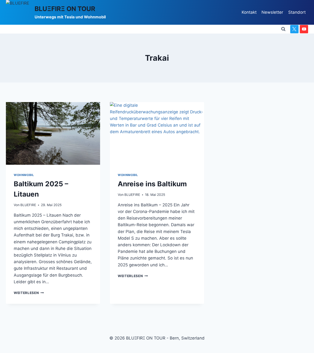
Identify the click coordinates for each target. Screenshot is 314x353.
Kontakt (249, 12)
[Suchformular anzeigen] (283, 29)
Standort (297, 12)
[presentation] (53, 133)
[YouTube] (304, 29)
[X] (294, 29)
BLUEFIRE (28, 205)
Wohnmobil (24, 175)
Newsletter (272, 12)
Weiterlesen (29, 293)
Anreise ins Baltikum (152, 184)
